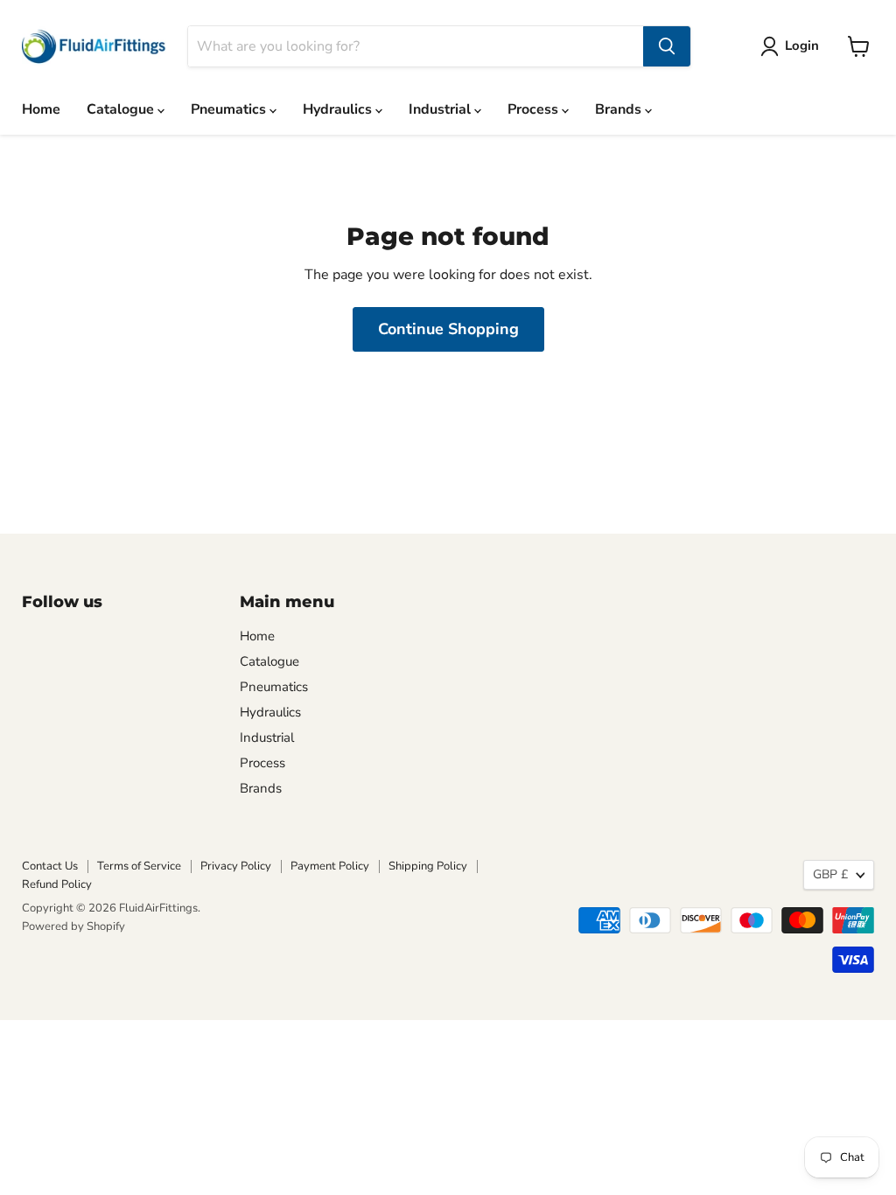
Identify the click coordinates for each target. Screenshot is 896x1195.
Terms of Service (139, 866)
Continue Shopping (448, 328)
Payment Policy (329, 866)
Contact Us (50, 866)
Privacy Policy (235, 866)
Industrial (441, 109)
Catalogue (122, 109)
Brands (620, 109)
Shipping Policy (427, 866)
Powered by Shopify (73, 926)
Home (41, 109)
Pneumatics (230, 109)
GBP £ (830, 874)
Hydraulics (339, 109)
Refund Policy (57, 884)
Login (802, 45)
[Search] (666, 46)
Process (535, 109)
